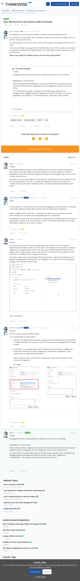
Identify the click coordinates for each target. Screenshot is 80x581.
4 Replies (6, 551)
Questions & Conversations (35, 11)
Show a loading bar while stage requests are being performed (23, 524)
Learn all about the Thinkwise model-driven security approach (24, 490)
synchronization (29, 120)
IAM (46, 120)
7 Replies (6, 533)
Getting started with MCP (12, 509)
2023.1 (40, 120)
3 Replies (6, 545)
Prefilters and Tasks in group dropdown (16, 542)
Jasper (11, 164)
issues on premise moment (13, 484)
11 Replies (6, 539)
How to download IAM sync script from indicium (20, 496)
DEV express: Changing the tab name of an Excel (19, 548)
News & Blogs (8, 493)
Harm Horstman (14, 31)
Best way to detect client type (13, 530)
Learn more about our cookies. (40, 567)
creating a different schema (12, 536)
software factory (16, 120)
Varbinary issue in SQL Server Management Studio (20, 502)
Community (5, 11)
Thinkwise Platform (17, 11)
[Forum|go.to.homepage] (18, 4)
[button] (2, 4)
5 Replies (6, 527)
